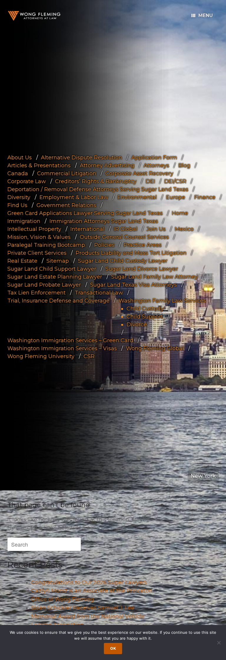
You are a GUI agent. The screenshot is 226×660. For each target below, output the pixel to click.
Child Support (145, 316)
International (87, 229)
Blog (184, 165)
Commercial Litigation (66, 173)
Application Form (154, 157)
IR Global (125, 229)
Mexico (184, 229)
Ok (113, 648)
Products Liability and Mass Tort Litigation (131, 253)
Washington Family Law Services (162, 300)
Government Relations (66, 205)
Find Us (17, 205)
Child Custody (145, 308)
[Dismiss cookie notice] (219, 643)
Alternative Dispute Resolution (81, 157)
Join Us (156, 229)
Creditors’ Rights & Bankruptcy (96, 181)
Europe (175, 197)
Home (180, 213)
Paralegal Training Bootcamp (46, 245)
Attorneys (156, 165)
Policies (104, 245)
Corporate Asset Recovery (139, 173)
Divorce (137, 324)
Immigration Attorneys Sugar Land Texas (103, 221)
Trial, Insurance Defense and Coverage (58, 300)
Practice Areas (143, 245)
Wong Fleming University (40, 356)
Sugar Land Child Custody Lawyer (122, 261)
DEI (150, 181)
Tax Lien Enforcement (36, 293)
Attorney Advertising (107, 165)
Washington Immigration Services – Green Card (70, 340)
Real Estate (22, 261)
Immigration (23, 221)
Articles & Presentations (39, 165)
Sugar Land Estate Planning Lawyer (54, 277)
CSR (89, 356)
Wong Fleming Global (155, 348)
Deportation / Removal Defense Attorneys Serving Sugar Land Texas (97, 189)
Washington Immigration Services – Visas (62, 348)
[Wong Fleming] (33, 15)
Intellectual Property (34, 229)
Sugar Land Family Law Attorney (154, 277)
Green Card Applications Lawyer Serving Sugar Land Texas (85, 213)
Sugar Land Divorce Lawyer (141, 269)
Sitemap (57, 261)
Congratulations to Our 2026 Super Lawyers (89, 582)
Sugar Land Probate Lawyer (44, 285)
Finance (204, 197)
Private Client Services (37, 253)
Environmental (137, 197)
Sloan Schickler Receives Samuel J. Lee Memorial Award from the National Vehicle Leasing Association (87, 616)
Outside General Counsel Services (124, 237)
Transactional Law (99, 293)
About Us (19, 157)
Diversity (18, 197)
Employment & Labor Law (73, 197)
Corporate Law (26, 181)
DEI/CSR (175, 181)
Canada (17, 173)
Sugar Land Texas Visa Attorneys (133, 285)
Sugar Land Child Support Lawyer (51, 269)
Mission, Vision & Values (39, 237)
